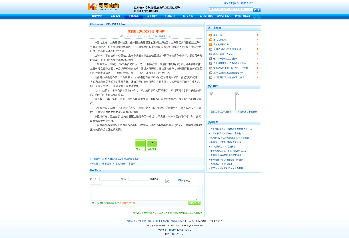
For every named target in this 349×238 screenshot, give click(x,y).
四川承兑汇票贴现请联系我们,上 (228, 77)
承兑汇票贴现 (219, 39)
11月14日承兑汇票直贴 (246, 112)
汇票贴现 (170, 16)
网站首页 (97, 16)
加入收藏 (238, 3)
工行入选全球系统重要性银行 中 (228, 72)
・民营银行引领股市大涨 (220, 164)
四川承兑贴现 (133, 221)
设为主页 (228, 3)
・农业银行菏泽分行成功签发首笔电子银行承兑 (231, 129)
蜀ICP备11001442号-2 (180, 230)
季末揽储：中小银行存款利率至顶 (118, 163)
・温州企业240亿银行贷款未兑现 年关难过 (228, 138)
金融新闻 (115, 16)
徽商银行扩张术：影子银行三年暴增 (230, 68)
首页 (107, 24)
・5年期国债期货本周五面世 (222, 146)
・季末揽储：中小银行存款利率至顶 (225, 159)
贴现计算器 (206, 16)
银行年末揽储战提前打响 (225, 58)
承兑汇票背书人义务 (223, 54)
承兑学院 (152, 16)
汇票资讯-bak (118, 24)
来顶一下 (140, 149)
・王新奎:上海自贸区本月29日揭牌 (225, 155)
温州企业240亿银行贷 (221, 112)
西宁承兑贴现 (224, 16)
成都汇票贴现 (242, 16)
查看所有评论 (128, 203)
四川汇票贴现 (162, 221)
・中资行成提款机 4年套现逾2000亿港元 (227, 151)
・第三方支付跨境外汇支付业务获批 (225, 168)
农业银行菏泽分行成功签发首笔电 (229, 63)
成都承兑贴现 (177, 221)
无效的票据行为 (221, 44)
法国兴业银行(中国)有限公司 (227, 49)
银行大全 (188, 16)
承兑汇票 (217, 35)
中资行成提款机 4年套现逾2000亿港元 (120, 159)
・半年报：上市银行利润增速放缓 (224, 142)
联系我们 (248, 3)
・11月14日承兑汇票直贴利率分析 (224, 133)
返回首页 (152, 149)
